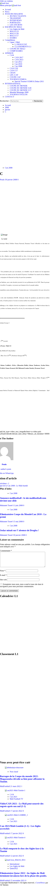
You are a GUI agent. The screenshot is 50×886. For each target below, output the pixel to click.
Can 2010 (18, 64)
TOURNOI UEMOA (18, 79)
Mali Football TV (16, 799)
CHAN (12, 73)
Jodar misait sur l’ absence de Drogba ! (19, 530)
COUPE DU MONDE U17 (20, 90)
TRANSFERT (15, 18)
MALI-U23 (14, 31)
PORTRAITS (15, 23)
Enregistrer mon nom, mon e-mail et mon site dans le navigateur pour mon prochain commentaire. (21, 585)
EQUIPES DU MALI (13, 27)
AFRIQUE (9, 53)
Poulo (2, 180)
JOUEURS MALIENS (14, 14)
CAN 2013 (19, 60)
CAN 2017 (19, 57)
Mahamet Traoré (6, 505)
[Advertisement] (25, 140)
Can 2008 (18, 66)
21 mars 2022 (15, 786)
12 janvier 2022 (16, 856)
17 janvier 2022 (16, 811)
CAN (12, 55)
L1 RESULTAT (21, 44)
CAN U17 (14, 70)
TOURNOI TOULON (18, 94)
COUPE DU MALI (17, 49)
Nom (2, 571)
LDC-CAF (14, 75)
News (7, 12)
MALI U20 (14, 33)
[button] (6, 5)
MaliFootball (5, 786)
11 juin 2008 (18, 505)
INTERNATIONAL (13, 84)
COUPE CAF (15, 77)
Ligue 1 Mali (15, 42)
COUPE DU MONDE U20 (20, 88)
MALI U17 (14, 36)
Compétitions (10, 40)
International (14, 864)
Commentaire (6, 551)
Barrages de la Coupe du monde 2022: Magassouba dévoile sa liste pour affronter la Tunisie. (22, 779)
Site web (3, 580)
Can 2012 (18, 62)
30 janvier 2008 (11, 180)
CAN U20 (14, 68)
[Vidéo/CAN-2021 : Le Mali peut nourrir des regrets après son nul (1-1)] (15, 790)
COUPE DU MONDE (18, 86)
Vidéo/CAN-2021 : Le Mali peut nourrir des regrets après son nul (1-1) (21, 805)
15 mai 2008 (18, 521)
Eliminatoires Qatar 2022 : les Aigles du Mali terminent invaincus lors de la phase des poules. (23, 874)
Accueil (8, 9)
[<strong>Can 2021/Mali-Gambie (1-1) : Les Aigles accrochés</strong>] (16, 815)
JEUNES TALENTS (18, 16)
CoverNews (40, 883)
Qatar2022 (14, 868)
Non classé (14, 772)
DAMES (13, 38)
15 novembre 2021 (17, 880)
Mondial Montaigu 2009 (19, 92)
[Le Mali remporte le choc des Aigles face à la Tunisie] (15, 837)
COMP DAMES (16, 51)
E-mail (3, 575)
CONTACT (9, 97)
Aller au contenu (6, 1)
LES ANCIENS (16, 25)
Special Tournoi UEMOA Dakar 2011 (29, 81)
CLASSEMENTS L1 (23, 47)
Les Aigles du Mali (17, 29)
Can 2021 (13, 797)
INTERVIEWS (16, 20)
